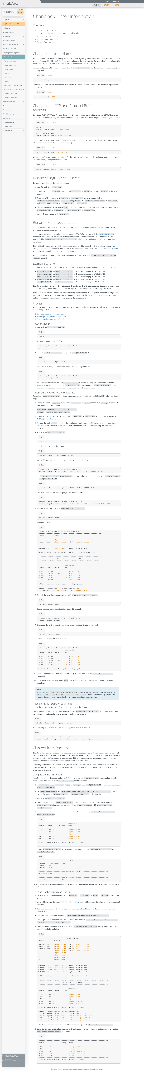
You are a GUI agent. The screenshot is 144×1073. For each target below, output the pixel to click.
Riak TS (106, 5)
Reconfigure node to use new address (51, 317)
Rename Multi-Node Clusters (49, 39)
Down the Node (41, 323)
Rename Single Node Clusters (49, 36)
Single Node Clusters (48, 419)
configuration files (112, 118)
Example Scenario (44, 263)
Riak (107, 2)
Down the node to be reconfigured (50, 314)
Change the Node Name (47, 30)
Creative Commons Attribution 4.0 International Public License (85, 1069)
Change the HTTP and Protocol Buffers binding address (59, 33)
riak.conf (41, 75)
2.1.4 (20, 12)
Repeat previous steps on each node (51, 319)
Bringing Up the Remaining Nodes (51, 891)
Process (37, 303)
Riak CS (116, 5)
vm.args (50, 75)
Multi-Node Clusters (73, 902)
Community (115, 2)
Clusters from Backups (46, 42)
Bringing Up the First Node (47, 774)
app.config (51, 122)
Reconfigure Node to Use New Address (54, 392)
